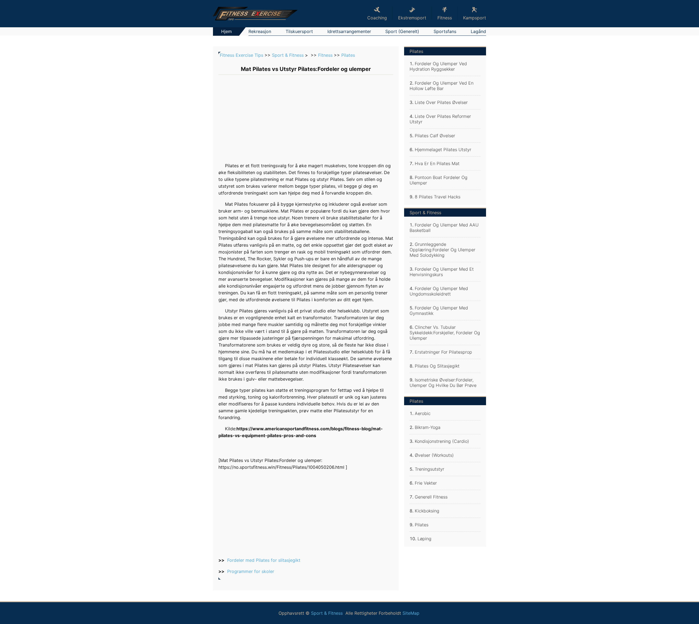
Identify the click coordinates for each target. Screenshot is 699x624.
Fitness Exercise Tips (241, 55)
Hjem (226, 31)
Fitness (325, 55)
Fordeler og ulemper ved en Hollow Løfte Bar (441, 85)
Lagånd (478, 31)
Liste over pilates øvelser (441, 102)
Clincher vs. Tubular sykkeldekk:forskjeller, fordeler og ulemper (445, 332)
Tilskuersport (299, 31)
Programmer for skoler (250, 571)
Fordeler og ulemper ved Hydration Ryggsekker (438, 66)
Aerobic (423, 413)
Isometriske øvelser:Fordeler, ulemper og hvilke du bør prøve (443, 382)
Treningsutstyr (429, 469)
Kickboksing (427, 510)
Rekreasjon (259, 31)
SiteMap (410, 613)
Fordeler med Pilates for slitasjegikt (263, 560)
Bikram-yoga (427, 427)
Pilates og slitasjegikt (437, 366)
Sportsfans (445, 31)
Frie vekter (426, 483)
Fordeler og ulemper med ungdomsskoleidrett (439, 291)
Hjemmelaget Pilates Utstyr (443, 149)
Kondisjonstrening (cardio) (442, 441)
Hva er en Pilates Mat (437, 163)
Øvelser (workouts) (434, 455)
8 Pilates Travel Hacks (437, 196)
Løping (424, 538)
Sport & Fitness (288, 55)
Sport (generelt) (402, 31)
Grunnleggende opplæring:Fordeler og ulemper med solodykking (442, 249)
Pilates (348, 55)
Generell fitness (431, 497)
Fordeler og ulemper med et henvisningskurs (442, 271)
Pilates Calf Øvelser (435, 135)
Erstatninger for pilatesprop (443, 352)
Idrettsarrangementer (349, 31)
